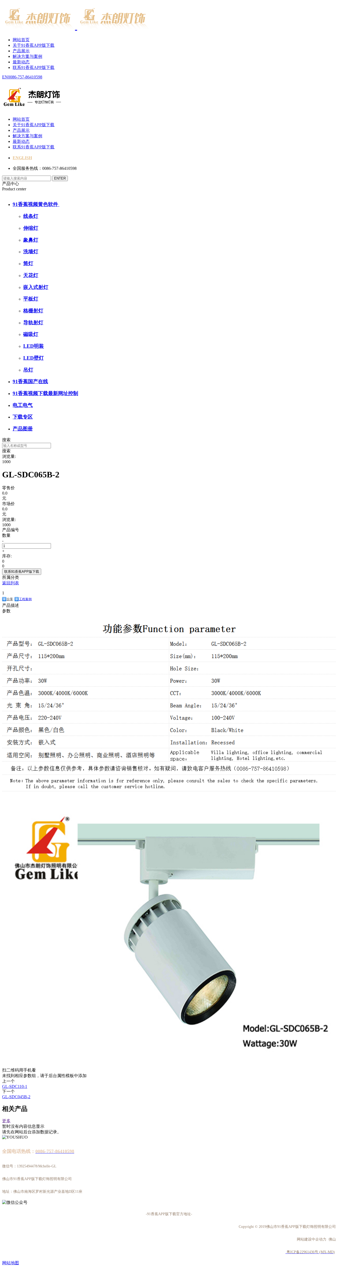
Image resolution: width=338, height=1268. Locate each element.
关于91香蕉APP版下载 (33, 45)
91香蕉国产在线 (30, 381)
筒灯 (28, 263)
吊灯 (28, 370)
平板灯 (30, 299)
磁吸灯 (30, 334)
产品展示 (21, 51)
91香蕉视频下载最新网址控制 (45, 393)
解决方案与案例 (27, 56)
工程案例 (25, 599)
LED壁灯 (33, 358)
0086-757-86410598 (25, 77)
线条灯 (30, 216)
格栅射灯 (33, 310)
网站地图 (10, 1263)
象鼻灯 (30, 240)
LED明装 (33, 346)
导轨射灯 (33, 322)
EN (5, 77)
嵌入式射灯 (35, 287)
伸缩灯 (30, 228)
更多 (6, 1121)
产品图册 (23, 428)
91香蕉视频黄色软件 (36, 204)
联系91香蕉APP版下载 (33, 67)
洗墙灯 (30, 251)
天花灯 (30, 275)
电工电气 (23, 405)
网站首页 (21, 39)
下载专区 (23, 417)
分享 (10, 599)
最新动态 (21, 62)
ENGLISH (22, 158)
